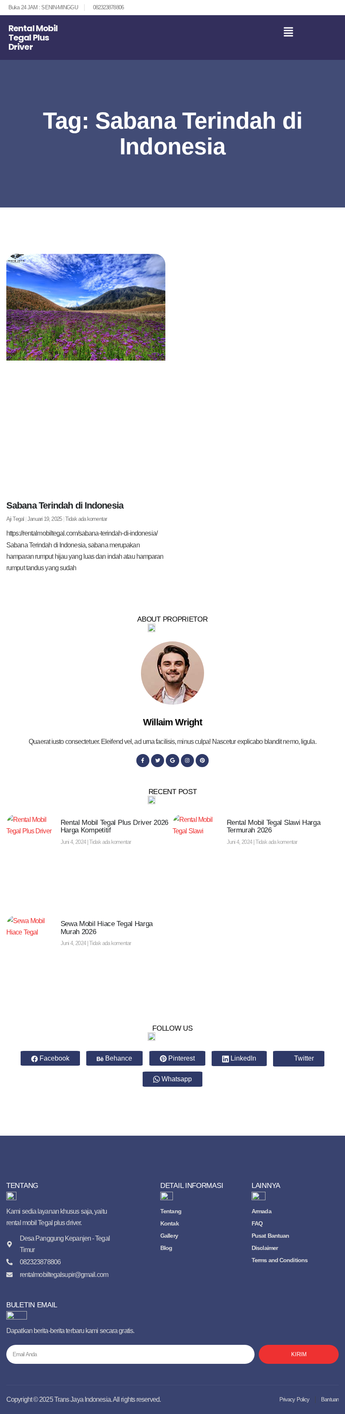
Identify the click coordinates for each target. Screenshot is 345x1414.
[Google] (172, 760)
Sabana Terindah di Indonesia (64, 505)
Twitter (303, 1058)
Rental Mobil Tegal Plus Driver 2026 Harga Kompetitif (115, 827)
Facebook (53, 1058)
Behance (118, 1058)
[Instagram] (187, 760)
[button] (288, 33)
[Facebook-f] (142, 760)
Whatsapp (176, 1079)
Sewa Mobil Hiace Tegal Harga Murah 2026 (107, 928)
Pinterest (181, 1058)
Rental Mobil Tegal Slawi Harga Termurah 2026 (274, 827)
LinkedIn (242, 1058)
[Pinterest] (202, 760)
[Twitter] (157, 760)
